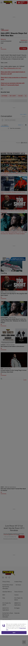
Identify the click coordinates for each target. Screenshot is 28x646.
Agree (14, 632)
